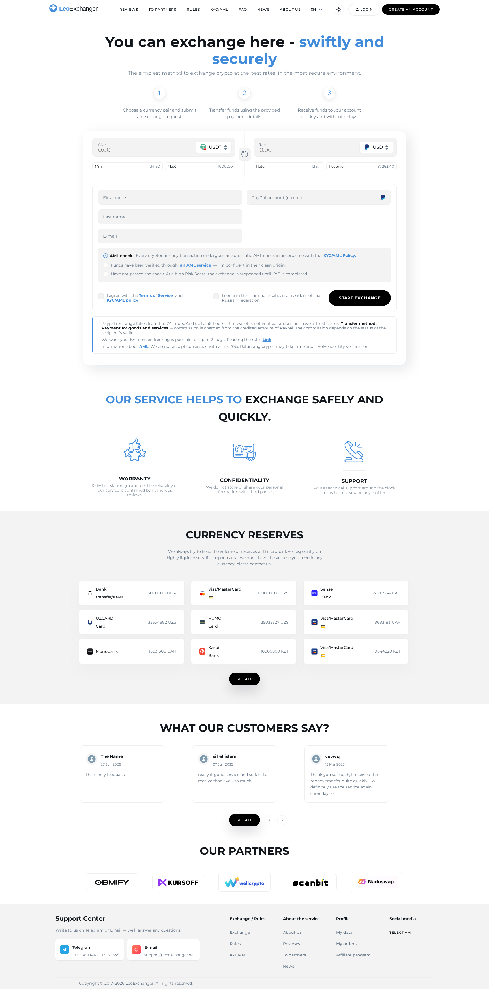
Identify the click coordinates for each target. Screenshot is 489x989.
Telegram (400, 932)
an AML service (195, 265)
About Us (290, 9)
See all (244, 679)
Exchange (240, 932)
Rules (193, 9)
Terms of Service (156, 295)
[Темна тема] (339, 10)
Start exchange (360, 297)
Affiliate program (353, 955)
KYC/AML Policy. (339, 255)
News (263, 9)
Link (267, 339)
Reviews (128, 9)
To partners (162, 9)
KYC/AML (219, 9)
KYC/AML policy (122, 300)
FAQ (243, 9)
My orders (346, 943)
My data (344, 932)
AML (143, 346)
